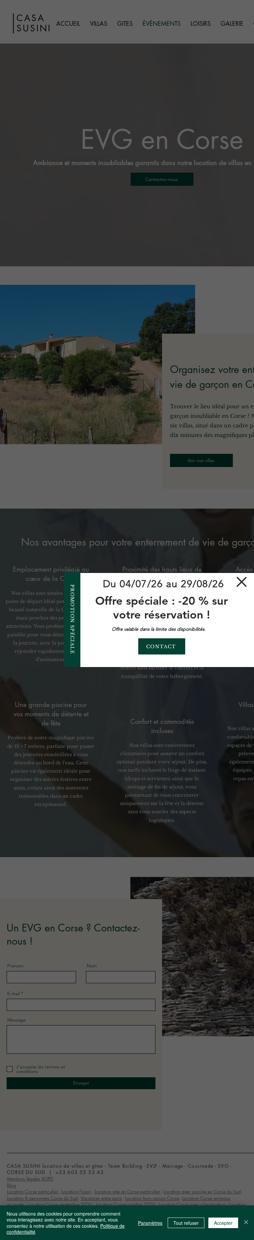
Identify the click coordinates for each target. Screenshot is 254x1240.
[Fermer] (246, 1223)
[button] (241, 582)
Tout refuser (186, 1223)
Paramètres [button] (150, 1223)
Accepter (223, 1223)
